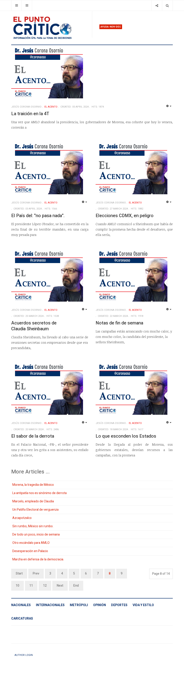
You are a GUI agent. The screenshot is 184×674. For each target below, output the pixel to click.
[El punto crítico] (49, 27)
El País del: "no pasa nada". (38, 215)
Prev (36, 573)
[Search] (167, 5)
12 (45, 585)
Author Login (24, 655)
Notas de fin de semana (119, 323)
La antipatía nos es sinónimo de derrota (39, 493)
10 (17, 585)
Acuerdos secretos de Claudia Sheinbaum (34, 326)
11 (31, 585)
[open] (16, 5)
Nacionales (21, 605)
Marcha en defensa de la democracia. (38, 559)
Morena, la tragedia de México (33, 484)
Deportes (119, 605)
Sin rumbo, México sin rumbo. (32, 526)
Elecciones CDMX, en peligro (124, 215)
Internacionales (50, 605)
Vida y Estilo (143, 605)
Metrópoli (79, 605)
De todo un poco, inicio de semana (36, 534)
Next (60, 585)
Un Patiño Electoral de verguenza (35, 509)
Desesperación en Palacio (30, 551)
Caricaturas (22, 618)
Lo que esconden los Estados (126, 436)
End (76, 585)
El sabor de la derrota (32, 436)
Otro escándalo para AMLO (31, 542)
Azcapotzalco (22, 518)
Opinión (99, 605)
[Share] (156, 5)
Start (19, 573)
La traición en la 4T (30, 113)
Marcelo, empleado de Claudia (33, 501)
